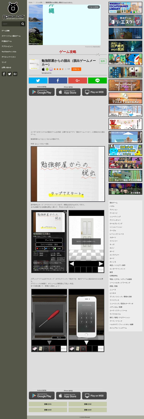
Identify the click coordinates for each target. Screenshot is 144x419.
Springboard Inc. (47, 73)
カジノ (112, 248)
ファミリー (114, 241)
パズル (112, 206)
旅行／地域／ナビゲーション (120, 317)
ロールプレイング (116, 223)
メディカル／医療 (116, 307)
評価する (76, 69)
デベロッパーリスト (9, 57)
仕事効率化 (114, 276)
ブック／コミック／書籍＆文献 (121, 296)
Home (30, 2)
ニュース (113, 290)
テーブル (113, 230)
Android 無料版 (41, 87)
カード (112, 258)
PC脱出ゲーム (7, 41)
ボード (112, 251)
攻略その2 (87, 404)
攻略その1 (47, 404)
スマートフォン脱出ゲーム (11, 36)
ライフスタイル (115, 314)
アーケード (114, 213)
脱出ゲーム (114, 203)
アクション (114, 210)
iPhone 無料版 (68, 87)
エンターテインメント (117, 269)
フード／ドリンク (116, 321)
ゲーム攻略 (6, 31)
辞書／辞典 (114, 286)
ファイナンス (114, 300)
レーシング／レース (117, 234)
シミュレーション (116, 227)
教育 (111, 272)
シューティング (115, 216)
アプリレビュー (7, 46)
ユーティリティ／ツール (118, 310)
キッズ (112, 244)
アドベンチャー (115, 220)
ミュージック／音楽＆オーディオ (121, 303)
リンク (4, 62)
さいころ (113, 262)
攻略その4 (87, 410)
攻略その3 (47, 410)
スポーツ (113, 237)
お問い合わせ (6, 67)
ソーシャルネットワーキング (120, 283)
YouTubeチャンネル (9, 52)
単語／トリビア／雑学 (117, 265)
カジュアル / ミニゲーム (118, 328)
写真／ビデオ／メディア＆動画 (121, 279)
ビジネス (113, 293)
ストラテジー (114, 255)
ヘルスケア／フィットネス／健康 (121, 324)
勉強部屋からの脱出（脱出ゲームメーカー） (59, 2)
